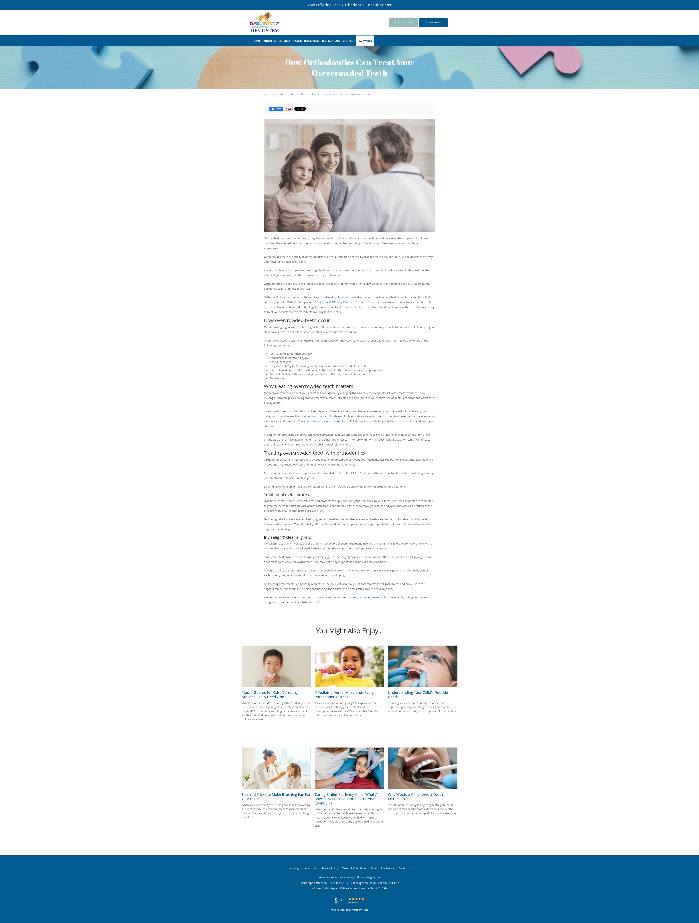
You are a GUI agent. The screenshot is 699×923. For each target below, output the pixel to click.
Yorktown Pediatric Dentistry (280, 94)
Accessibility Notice (382, 868)
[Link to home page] (259, 22)
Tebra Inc (312, 868)
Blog (303, 94)
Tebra (365, 909)
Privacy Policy (330, 868)
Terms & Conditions (354, 868)
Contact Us (405, 868)
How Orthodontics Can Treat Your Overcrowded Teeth (341, 94)
